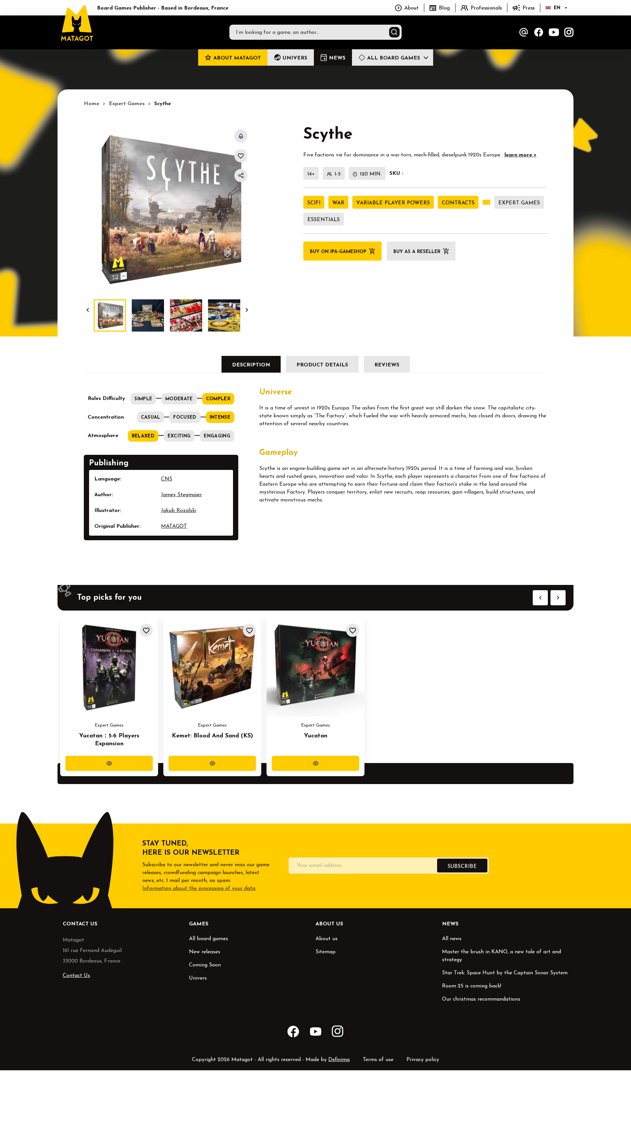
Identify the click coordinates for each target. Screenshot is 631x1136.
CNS (166, 479)
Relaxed (143, 436)
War (338, 203)
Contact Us (76, 975)
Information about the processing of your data (198, 888)
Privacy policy (423, 1059)
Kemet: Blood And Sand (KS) (212, 736)
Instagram (568, 32)
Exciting (179, 436)
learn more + (520, 155)
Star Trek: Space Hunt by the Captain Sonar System (505, 973)
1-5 (338, 174)
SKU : (396, 173)
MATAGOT (174, 526)
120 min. (371, 174)
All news (451, 938)
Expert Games (519, 203)
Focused (184, 417)
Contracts (458, 203)
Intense (220, 417)
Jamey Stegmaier (181, 495)
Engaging (217, 436)
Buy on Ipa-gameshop (338, 251)
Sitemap (326, 952)
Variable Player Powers (393, 203)
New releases (204, 952)
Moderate (179, 399)
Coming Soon (205, 965)
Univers (198, 978)
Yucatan (315, 736)
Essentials (323, 219)
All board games (208, 938)
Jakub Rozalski (178, 510)
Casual (150, 417)
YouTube (554, 32)
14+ (311, 174)
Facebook (538, 32)
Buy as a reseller (416, 251)
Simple (143, 399)
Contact (523, 32)
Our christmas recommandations (481, 999)
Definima (339, 1059)
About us (327, 938)
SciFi (313, 203)
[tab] (251, 364)
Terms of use (378, 1059)
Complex (218, 399)
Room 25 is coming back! (471, 986)
